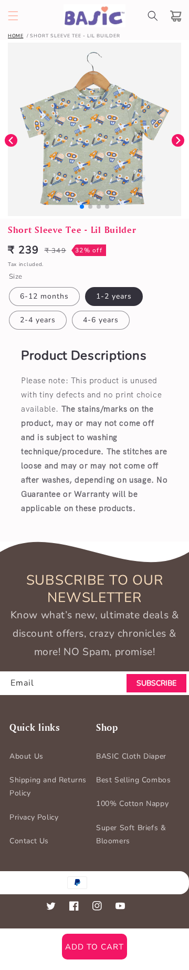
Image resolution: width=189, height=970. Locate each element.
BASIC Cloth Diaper (131, 756)
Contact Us (29, 841)
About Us (26, 756)
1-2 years (114, 296)
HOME (15, 36)
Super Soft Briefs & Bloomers (131, 834)
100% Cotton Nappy (132, 804)
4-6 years (101, 320)
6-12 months (44, 296)
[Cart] (175, 15)
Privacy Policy (33, 817)
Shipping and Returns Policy (48, 786)
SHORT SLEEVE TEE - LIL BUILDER (75, 36)
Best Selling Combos (133, 780)
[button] (13, 15)
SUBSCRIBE (156, 683)
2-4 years (38, 320)
